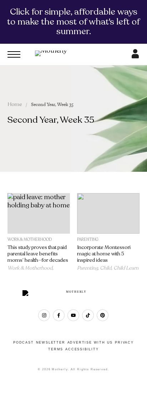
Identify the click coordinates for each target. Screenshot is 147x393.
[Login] (135, 56)
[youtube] (73, 315)
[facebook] (59, 315)
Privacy (124, 342)
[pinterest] (102, 315)
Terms (55, 349)
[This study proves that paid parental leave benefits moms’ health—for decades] (38, 213)
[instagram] (44, 315)
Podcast (23, 342)
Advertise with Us (90, 342)
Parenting (87, 239)
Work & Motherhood (29, 239)
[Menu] (13, 54)
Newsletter (50, 342)
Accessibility (81, 349)
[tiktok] (88, 315)
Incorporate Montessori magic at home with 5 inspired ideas (104, 254)
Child (105, 268)
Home (14, 104)
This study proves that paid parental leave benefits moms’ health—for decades (37, 254)
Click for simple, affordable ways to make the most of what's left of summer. (73, 21)
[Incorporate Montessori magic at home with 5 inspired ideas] (108, 213)
